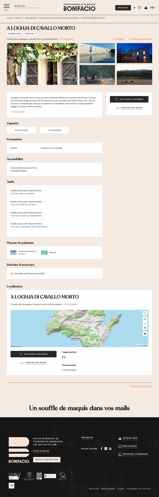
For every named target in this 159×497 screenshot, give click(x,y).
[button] (28, 6)
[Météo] (134, 8)
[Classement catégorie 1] (11, 486)
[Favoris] (139, 8)
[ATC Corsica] (15, 476)
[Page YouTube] (111, 449)
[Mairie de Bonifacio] (29, 476)
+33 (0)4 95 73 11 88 (45, 444)
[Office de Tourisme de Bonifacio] (79, 7)
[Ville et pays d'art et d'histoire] (39, 476)
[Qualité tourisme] (63, 476)
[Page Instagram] (106, 449)
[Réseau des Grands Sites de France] (50, 476)
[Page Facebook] (102, 449)
